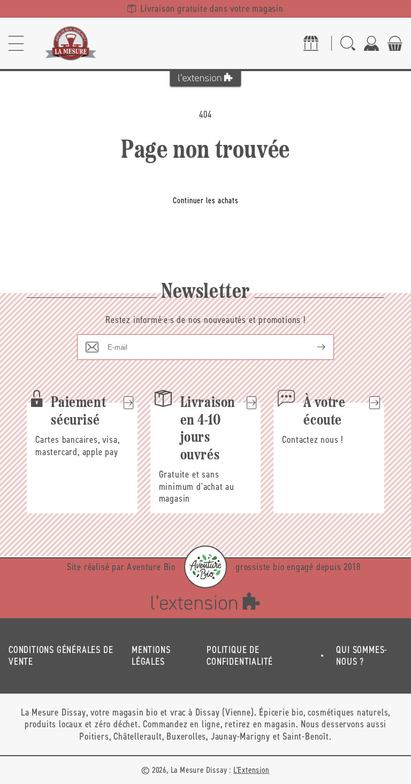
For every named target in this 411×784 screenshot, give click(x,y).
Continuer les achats (206, 200)
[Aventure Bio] (205, 566)
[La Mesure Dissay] (70, 43)
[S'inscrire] (312, 347)
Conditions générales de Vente (61, 655)
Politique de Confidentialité (240, 655)
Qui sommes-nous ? (361, 655)
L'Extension (251, 769)
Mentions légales (151, 655)
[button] (16, 43)
